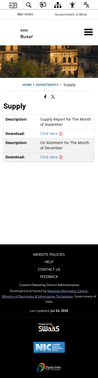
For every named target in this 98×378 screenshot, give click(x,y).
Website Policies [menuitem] (49, 254)
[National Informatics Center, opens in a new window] (49, 348)
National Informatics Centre (67, 291)
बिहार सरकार (25, 14)
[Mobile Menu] (88, 31)
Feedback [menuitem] (49, 276)
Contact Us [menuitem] (49, 269)
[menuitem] (12, 5)
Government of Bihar (71, 14)
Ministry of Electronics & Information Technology (37, 296)
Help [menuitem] (49, 261)
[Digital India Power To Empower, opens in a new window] (49, 368)
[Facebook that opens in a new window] (45, 97)
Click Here (49, 133)
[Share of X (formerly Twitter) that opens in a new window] (53, 97)
